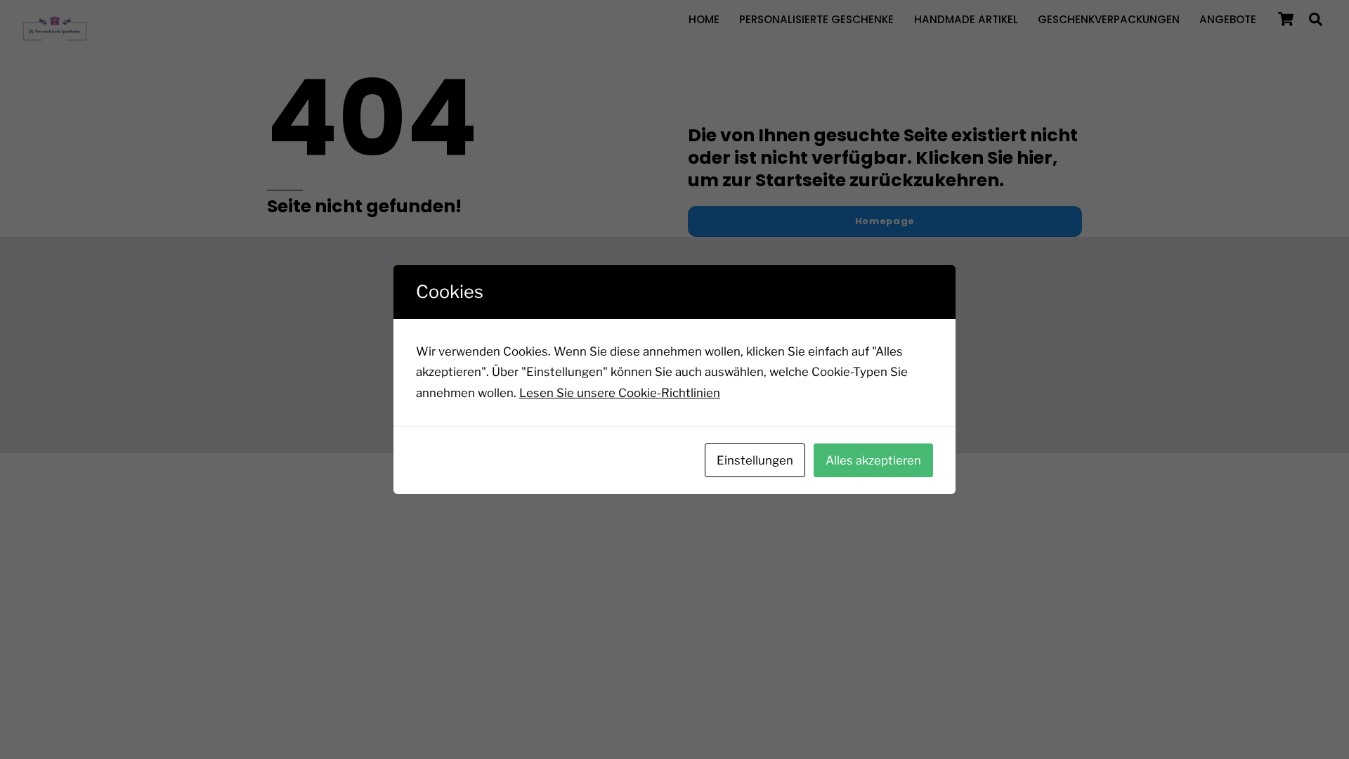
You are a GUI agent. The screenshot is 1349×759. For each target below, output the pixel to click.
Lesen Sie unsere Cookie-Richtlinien (619, 393)
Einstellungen (755, 460)
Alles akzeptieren (873, 460)
